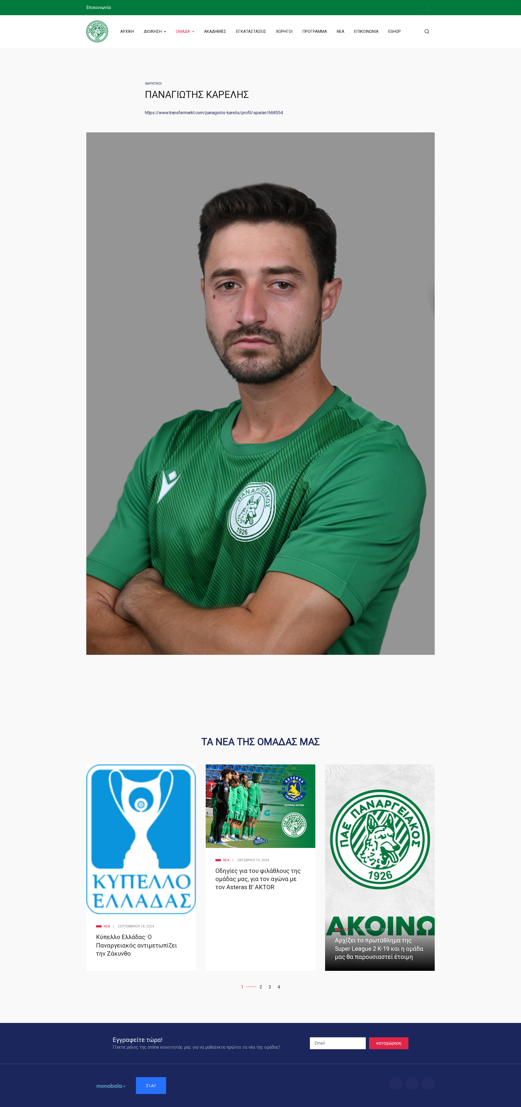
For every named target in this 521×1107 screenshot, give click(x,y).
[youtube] (433, 7)
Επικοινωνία (98, 7)
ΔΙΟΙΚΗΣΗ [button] (153, 31)
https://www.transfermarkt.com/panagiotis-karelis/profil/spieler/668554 (214, 112)
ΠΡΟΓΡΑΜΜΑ (314, 31)
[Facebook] (413, 7)
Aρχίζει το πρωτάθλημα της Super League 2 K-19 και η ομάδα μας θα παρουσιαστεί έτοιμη (379, 948)
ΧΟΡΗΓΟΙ (284, 31)
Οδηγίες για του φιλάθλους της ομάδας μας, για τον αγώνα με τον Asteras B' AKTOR (258, 879)
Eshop (394, 31)
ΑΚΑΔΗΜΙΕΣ (215, 31)
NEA (340, 31)
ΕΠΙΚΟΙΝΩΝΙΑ (366, 31)
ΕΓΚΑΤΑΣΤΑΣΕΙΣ (251, 31)
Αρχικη (127, 31)
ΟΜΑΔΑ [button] (183, 31)
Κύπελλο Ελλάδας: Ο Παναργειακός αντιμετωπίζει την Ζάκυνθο (136, 945)
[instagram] (423, 7)
